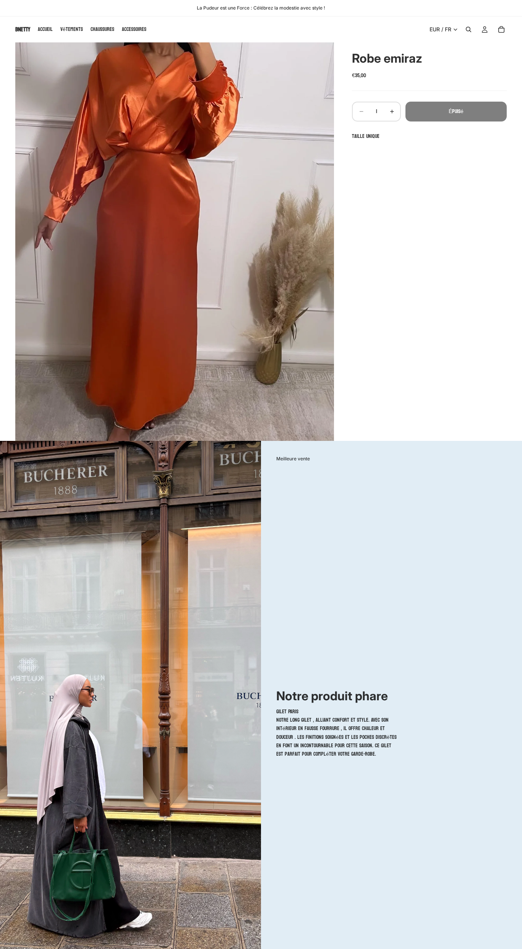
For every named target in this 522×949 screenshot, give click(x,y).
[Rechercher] (468, 29)
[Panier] (501, 29)
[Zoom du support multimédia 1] (174, 241)
